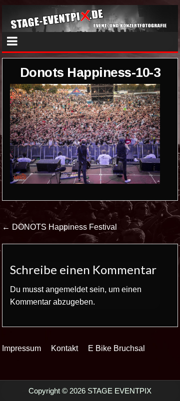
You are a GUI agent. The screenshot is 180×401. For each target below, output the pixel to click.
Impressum (21, 348)
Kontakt (64, 348)
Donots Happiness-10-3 (90, 72)
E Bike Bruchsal (116, 348)
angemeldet (67, 289)
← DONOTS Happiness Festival (59, 227)
